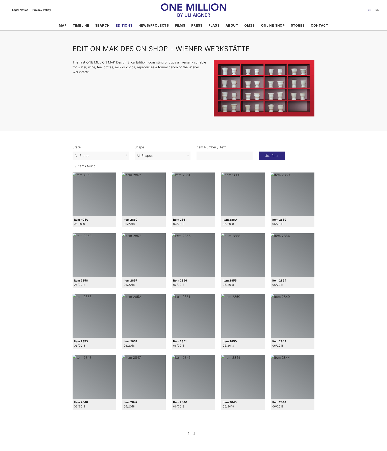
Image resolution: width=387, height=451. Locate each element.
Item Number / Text (211, 147)
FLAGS (214, 25)
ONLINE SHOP (273, 25)
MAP (63, 25)
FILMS (180, 25)
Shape (139, 147)
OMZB (249, 25)
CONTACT (319, 25)
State (77, 147)
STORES (298, 25)
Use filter (272, 156)
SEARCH (102, 25)
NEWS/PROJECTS (153, 25)
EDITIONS (124, 25)
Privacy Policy (41, 9)
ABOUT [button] (232, 25)
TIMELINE (81, 25)
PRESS (196, 25)
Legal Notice (20, 9)
